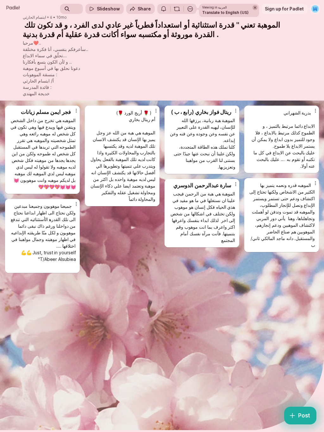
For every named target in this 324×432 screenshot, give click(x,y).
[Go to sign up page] (315, 9)
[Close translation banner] (255, 7)
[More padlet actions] (190, 9)
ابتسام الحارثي (34, 17)
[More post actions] (72, 113)
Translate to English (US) (225, 12)
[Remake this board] (177, 9)
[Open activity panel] (163, 9)
